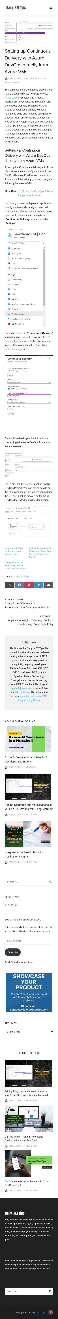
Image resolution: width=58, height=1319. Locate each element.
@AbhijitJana (21, 692)
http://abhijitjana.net (20, 688)
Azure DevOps (12, 83)
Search (50, 882)
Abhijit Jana (15, 79)
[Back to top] (55, 1316)
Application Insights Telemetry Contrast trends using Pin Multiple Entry (30, 622)
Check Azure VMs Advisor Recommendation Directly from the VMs (28, 605)
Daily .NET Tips (37, 1312)
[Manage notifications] (50, 1312)
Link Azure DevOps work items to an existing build (14, 551)
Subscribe (13, 952)
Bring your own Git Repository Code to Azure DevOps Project (15, 565)
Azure (43, 79)
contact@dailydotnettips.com (35, 1268)
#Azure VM (22, 576)
